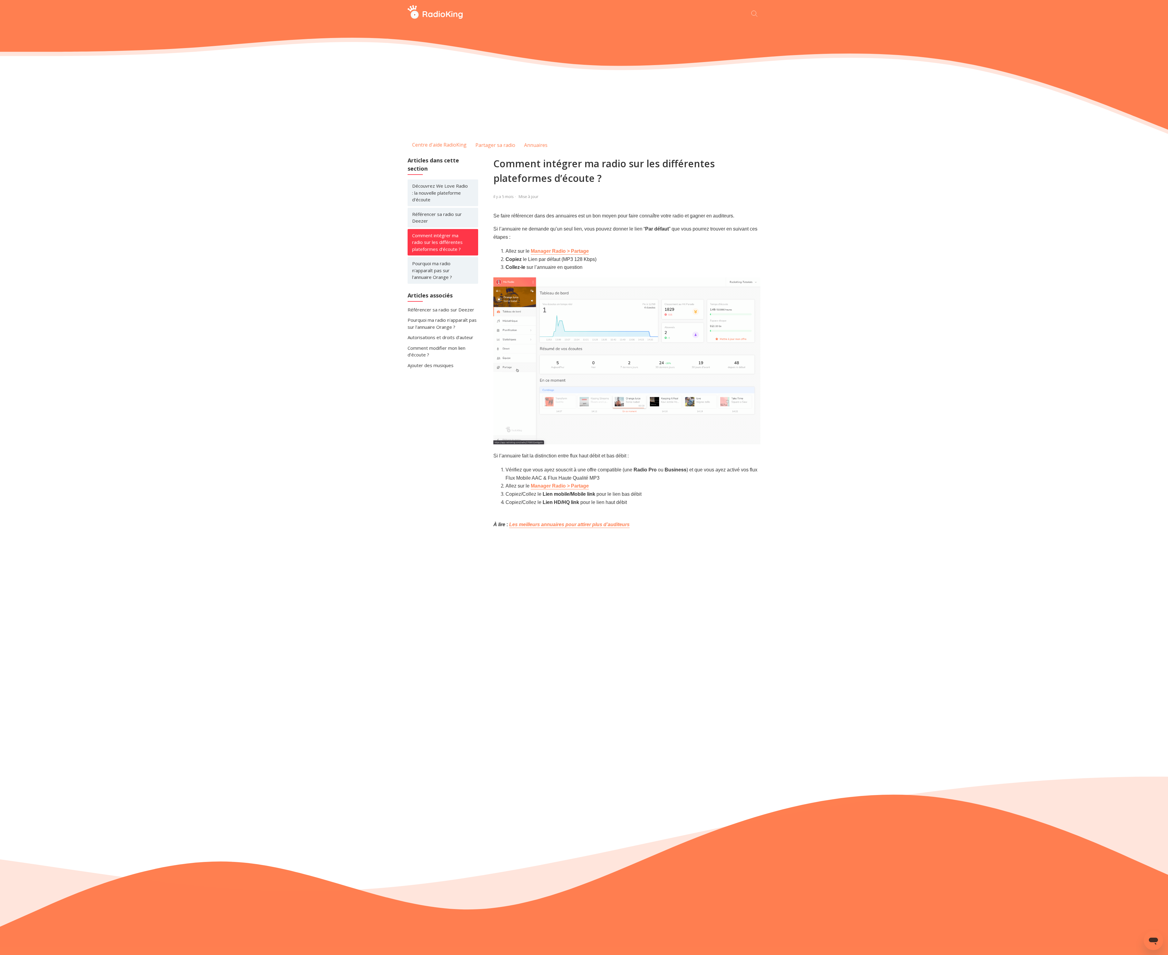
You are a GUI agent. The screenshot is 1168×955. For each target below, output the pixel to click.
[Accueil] (435, 17)
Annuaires (536, 145)
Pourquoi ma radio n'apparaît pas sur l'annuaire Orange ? (432, 270)
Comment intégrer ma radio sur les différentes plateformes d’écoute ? (437, 242)
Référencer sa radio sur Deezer (437, 217)
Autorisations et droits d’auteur (440, 337)
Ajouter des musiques (431, 365)
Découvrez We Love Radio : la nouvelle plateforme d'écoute (440, 193)
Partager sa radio (495, 145)
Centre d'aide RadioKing (439, 144)
